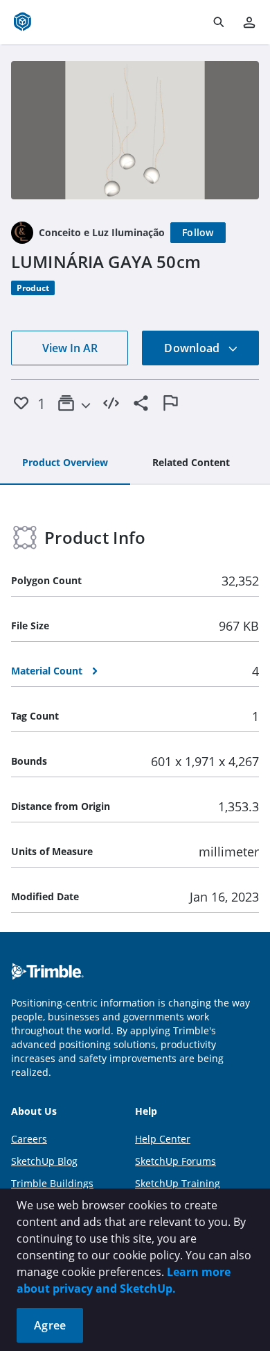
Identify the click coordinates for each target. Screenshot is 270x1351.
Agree (50, 1325)
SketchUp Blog (44, 1161)
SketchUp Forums (175, 1161)
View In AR (70, 348)
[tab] (65, 463)
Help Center (162, 1138)
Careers (29, 1138)
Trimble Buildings (52, 1183)
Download (193, 348)
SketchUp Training (177, 1183)
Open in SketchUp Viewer (135, 130)
